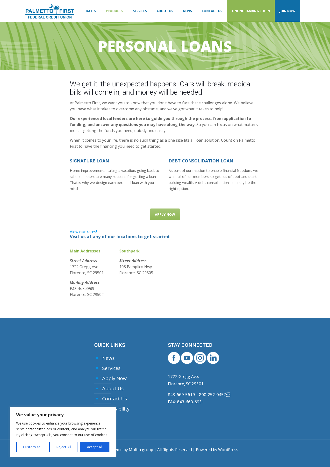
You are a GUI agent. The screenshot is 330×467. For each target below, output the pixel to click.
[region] (63, 432)
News (108, 358)
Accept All (94, 447)
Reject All (63, 447)
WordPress (228, 449)
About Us (113, 388)
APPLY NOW (165, 214)
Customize (31, 447)
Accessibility (115, 408)
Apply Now (114, 378)
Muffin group (141, 449)
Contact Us (114, 398)
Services (111, 368)
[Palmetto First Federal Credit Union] (49, 11)
